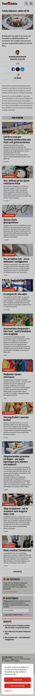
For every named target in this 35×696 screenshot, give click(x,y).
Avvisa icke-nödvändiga (17, 686)
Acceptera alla (17, 680)
